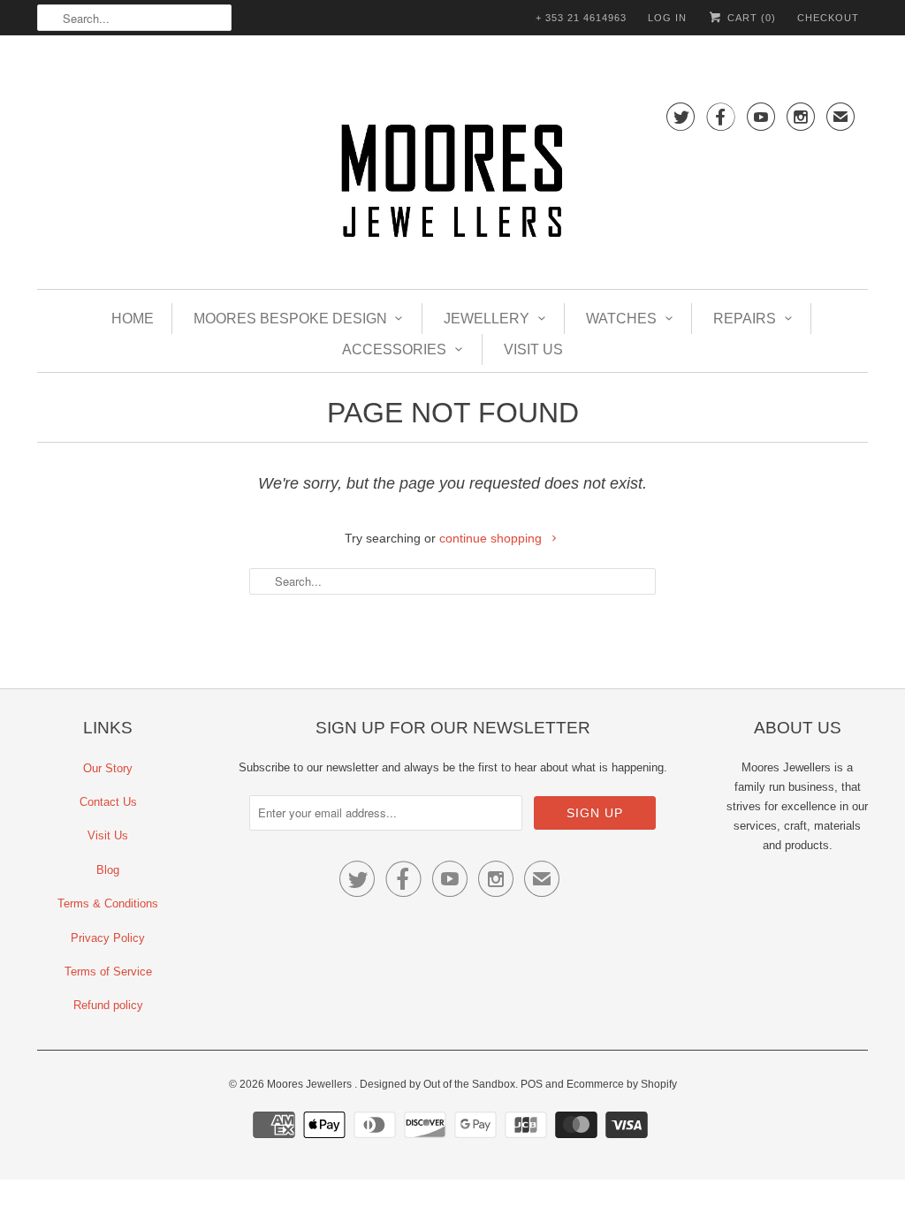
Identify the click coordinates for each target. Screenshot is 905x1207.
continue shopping (492, 538)
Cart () (750, 17)
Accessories (394, 349)
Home (132, 318)
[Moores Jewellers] (452, 184)
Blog (107, 870)
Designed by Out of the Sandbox (437, 1084)
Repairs (744, 318)
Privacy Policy (108, 938)
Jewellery (486, 318)
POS (532, 1084)
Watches (621, 318)
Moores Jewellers (310, 1084)
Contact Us (108, 801)
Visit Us (533, 349)
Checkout (828, 17)
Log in (667, 17)
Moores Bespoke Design (290, 318)
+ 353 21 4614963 (581, 17)
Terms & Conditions (107, 903)
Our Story (108, 768)
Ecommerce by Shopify (622, 1084)
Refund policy (108, 1005)
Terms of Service (108, 971)
